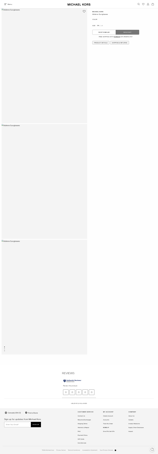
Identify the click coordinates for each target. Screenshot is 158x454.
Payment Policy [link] (83, 435)
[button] (152, 449)
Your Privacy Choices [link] (106, 450)
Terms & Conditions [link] (74, 450)
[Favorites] (143, 4)
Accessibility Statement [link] (89, 450)
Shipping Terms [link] (82, 423)
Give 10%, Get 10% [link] (108, 431)
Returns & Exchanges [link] (84, 420)
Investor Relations (134, 423)
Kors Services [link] (82, 443)
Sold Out (127, 32)
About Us (131, 416)
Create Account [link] (108, 416)
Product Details (100, 43)
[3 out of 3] (4, 350)
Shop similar (104, 32)
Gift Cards (81, 439)
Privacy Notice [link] (61, 450)
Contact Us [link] (81, 416)
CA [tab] (98, 25)
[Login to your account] (148, 4)
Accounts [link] (106, 420)
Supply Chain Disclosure (136, 427)
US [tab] (102, 25)
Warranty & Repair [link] (83, 427)
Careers (130, 420)
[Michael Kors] (79, 4)
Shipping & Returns (119, 43)
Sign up (36, 424)
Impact (130, 431)
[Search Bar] (138, 4)
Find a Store (32, 413)
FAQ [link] (79, 431)
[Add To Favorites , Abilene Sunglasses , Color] (84, 11)
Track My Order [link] (108, 423)
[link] (106, 427)
